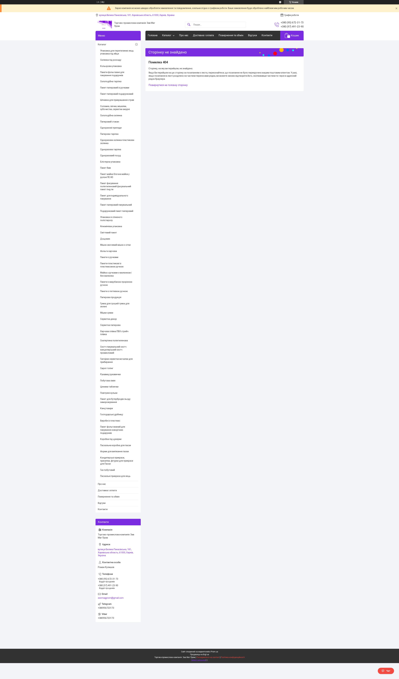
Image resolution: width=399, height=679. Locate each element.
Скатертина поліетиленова (114, 340)
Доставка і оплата (203, 35)
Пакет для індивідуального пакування (114, 197)
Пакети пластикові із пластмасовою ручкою (112, 265)
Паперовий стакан (109, 121)
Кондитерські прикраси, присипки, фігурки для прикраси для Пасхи (116, 460)
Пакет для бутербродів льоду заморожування (115, 400)
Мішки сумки (106, 313)
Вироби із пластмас (110, 420)
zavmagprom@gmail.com (111, 598)
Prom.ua (214, 652)
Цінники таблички (109, 386)
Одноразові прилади (111, 128)
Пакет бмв (105, 168)
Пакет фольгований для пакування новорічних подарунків (112, 430)
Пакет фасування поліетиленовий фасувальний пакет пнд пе (115, 186)
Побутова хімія (107, 380)
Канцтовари (106, 408)
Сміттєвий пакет (108, 232)
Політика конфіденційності (233, 657)
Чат (388, 671)
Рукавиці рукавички (110, 374)
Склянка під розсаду (110, 60)
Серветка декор (108, 319)
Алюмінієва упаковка (111, 226)
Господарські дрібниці (111, 414)
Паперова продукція (110, 297)
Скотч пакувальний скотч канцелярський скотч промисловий (113, 350)
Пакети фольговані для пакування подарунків (112, 74)
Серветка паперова (110, 325)
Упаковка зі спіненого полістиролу (111, 218)
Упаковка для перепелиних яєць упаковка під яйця (117, 52)
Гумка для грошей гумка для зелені (114, 305)
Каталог (166, 35)
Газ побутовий (107, 470)
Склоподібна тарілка (110, 81)
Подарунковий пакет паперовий (116, 211)
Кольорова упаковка (111, 66)
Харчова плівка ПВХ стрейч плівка (114, 333)
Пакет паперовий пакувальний (116, 205)
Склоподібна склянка (111, 115)
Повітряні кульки (108, 393)
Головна (152, 35)
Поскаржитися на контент (208, 657)
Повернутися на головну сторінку (168, 85)
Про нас (183, 35)
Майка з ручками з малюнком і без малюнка (116, 274)
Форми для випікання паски (114, 451)
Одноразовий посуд (110, 155)
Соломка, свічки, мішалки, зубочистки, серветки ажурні (115, 108)
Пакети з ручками (109, 257)
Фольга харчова (108, 251)
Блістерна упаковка (110, 162)
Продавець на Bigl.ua (199, 654)
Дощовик (105, 239)
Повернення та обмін (231, 35)
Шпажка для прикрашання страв (117, 100)
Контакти (267, 35)
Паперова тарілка (109, 134)
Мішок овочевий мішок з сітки (115, 245)
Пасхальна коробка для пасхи (115, 445)
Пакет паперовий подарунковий (116, 94)
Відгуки (252, 35)
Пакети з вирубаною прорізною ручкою (116, 283)
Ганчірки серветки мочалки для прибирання (116, 360)
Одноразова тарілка (110, 149)
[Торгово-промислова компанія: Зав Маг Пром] (104, 24)
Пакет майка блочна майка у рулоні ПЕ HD (115, 175)
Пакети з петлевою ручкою (114, 291)
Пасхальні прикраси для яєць (115, 476)
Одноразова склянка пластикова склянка (117, 141)
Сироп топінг (106, 368)
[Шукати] (189, 24)
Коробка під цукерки (110, 439)
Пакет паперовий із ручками (114, 87)
